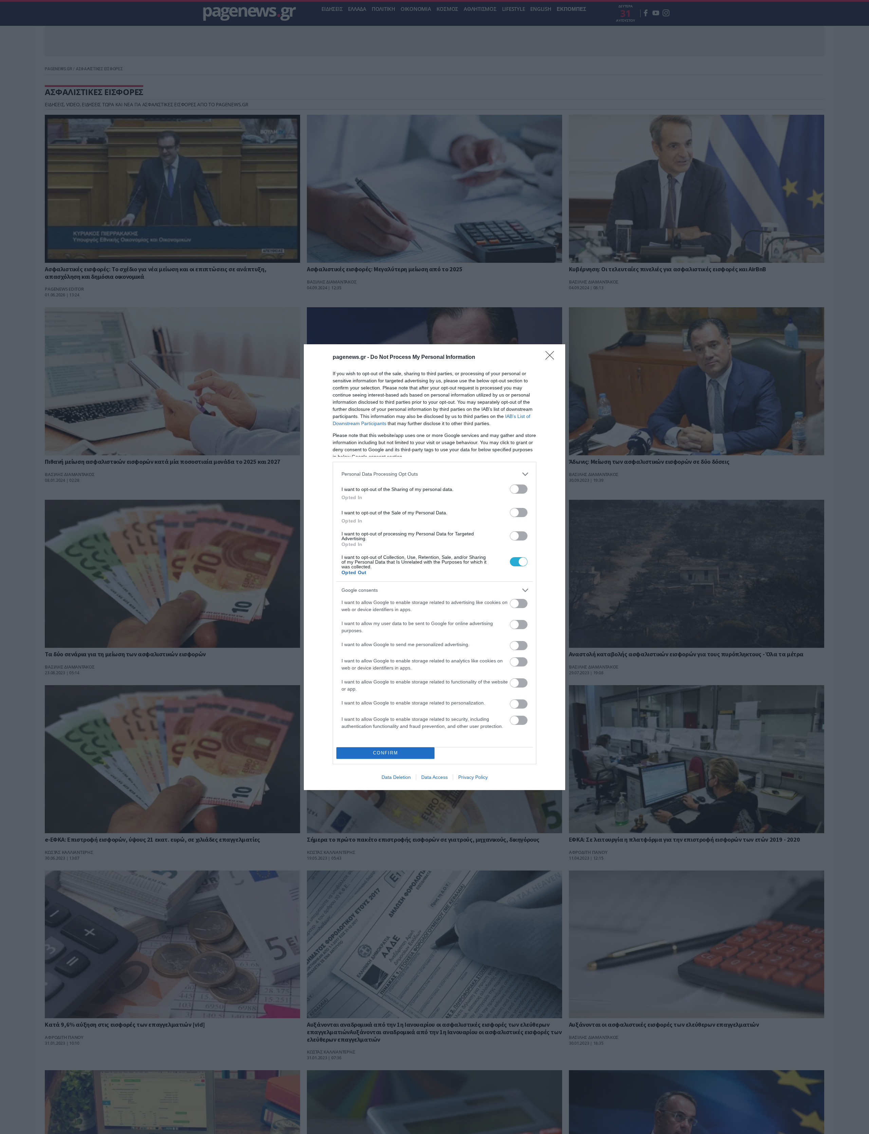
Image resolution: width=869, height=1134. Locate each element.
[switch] (519, 489)
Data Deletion (396, 777)
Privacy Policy (473, 777)
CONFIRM (385, 752)
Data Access (434, 777)
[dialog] (434, 567)
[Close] (552, 357)
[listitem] (434, 474)
